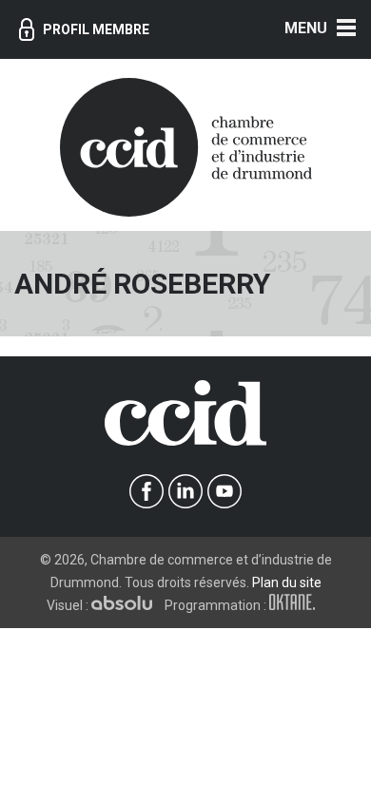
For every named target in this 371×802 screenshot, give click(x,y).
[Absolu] (126, 605)
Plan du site (287, 582)
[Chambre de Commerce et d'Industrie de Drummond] (186, 145)
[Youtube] (225, 491)
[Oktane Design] (296, 605)
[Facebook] (147, 491)
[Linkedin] (186, 491)
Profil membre (96, 29)
